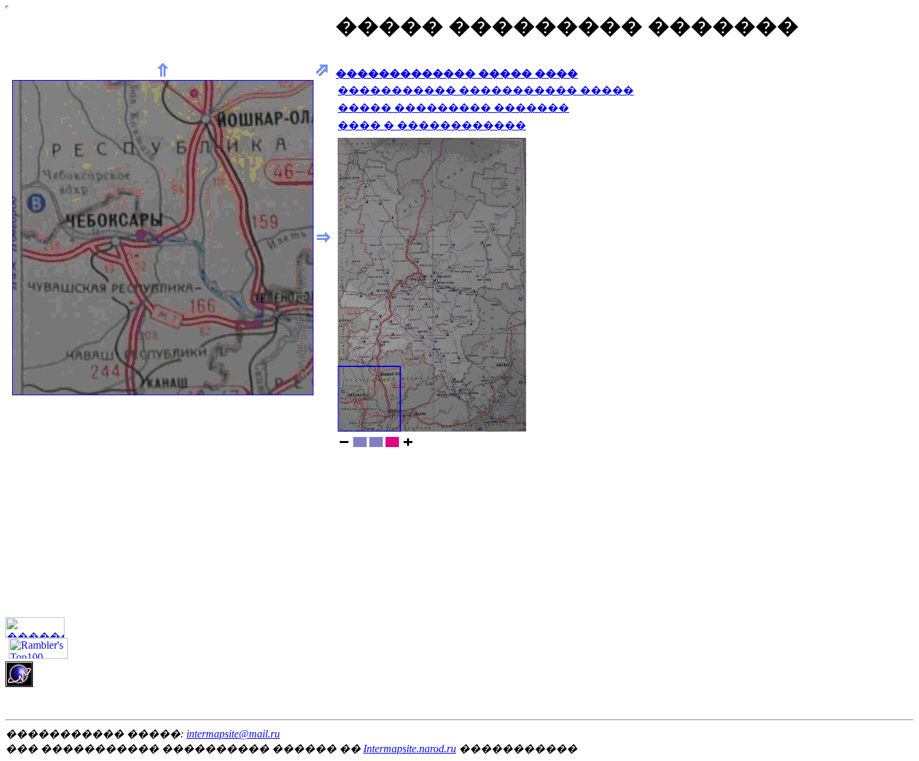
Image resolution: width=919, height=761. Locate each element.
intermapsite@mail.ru (233, 733)
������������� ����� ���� (457, 73)
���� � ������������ (432, 125)
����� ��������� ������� (453, 108)
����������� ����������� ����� (486, 90)
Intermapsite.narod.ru (409, 748)
